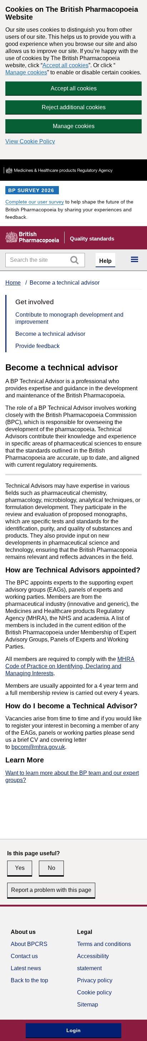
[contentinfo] (73, 973)
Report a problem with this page (51, 890)
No (51, 868)
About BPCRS (29, 944)
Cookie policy (94, 992)
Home (13, 283)
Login (73, 1030)
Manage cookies (26, 72)
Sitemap (87, 1005)
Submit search (74, 260)
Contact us (24, 956)
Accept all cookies (65, 65)
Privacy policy (94, 980)
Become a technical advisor (50, 334)
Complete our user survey (34, 202)
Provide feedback (37, 346)
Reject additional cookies (74, 107)
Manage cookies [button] (74, 126)
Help (105, 261)
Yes (20, 868)
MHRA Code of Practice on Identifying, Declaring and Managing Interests (70, 666)
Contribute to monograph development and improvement (69, 318)
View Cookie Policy (30, 141)
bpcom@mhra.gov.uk (38, 747)
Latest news (26, 968)
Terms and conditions (104, 944)
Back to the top (29, 980)
